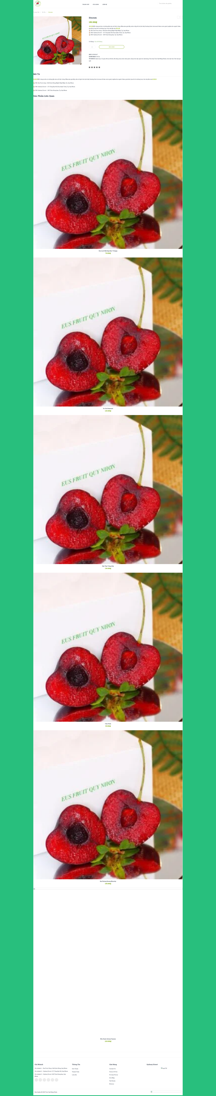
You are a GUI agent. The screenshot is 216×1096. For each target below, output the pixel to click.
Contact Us (112, 1069)
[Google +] (97, 67)
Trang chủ (85, 4)
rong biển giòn (181, 17)
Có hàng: (91, 41)
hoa (120, 58)
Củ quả (103, 58)
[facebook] (40, 1080)
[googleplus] (44, 1080)
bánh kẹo (98, 58)
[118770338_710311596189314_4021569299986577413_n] (57, 40)
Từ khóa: (92, 58)
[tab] (36, 74)
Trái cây (151, 58)
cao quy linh (178, 17)
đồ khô (111, 58)
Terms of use (113, 1072)
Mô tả (36, 74)
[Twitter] (92, 67)
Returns (111, 1084)
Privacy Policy (113, 1075)
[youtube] (48, 1080)
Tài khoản (112, 1081)
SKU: (90, 54)
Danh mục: (92, 56)
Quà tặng (146, 58)
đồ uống (116, 58)
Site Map (112, 1078)
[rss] (56, 1080)
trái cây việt (170, 58)
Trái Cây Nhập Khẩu (160, 58)
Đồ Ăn (44, 12)
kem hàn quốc (126, 58)
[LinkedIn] (99, 67)
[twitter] (36, 1080)
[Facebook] (89, 67)
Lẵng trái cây (134, 58)
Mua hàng (111, 47)
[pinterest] (52, 1080)
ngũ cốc (141, 58)
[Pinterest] (94, 67)
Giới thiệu (75, 1069)
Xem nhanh (110, 252)
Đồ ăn (107, 58)
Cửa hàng (96, 4)
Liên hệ (104, 4)
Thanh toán (75, 1072)
